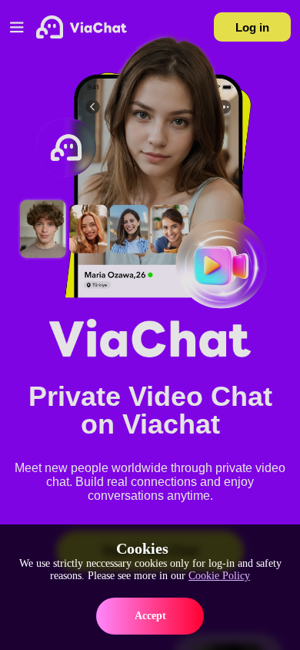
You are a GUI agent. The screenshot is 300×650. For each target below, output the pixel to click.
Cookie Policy (219, 575)
